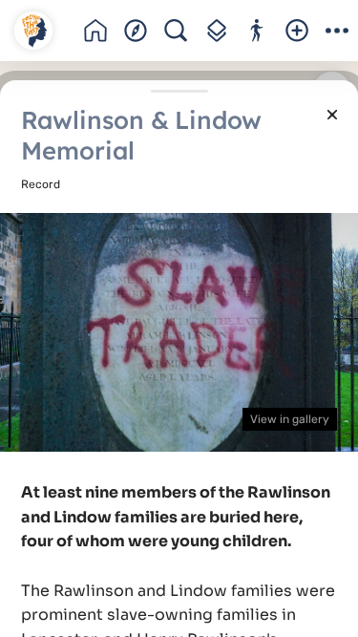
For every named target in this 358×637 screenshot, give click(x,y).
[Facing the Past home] (33, 30)
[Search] (176, 30)
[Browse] (136, 30)
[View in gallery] (179, 332)
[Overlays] (216, 30)
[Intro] (95, 30)
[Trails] (257, 30)
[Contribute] (297, 30)
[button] (337, 30)
